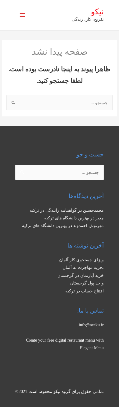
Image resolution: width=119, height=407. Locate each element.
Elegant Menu (92, 348)
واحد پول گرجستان (87, 283)
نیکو (97, 11)
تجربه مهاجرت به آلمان (83, 267)
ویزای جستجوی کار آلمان (81, 260)
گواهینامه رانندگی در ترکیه (53, 210)
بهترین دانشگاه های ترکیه (66, 218)
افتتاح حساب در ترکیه (84, 291)
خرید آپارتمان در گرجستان (80, 275)
